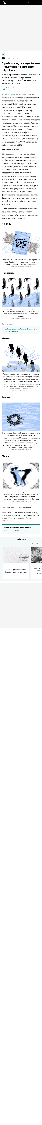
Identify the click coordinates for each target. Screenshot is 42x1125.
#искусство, (7, 513)
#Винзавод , (19, 515)
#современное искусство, (22, 513)
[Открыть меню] (37, 2)
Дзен (26, 531)
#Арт (3, 515)
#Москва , (28, 515)
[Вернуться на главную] (4, 2)
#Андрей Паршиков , (19, 518)
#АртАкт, (35, 513)
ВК (18, 531)
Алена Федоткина (10, 94)
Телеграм (9, 531)
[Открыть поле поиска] (28, 2)
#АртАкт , (10, 515)
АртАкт (32, 74)
